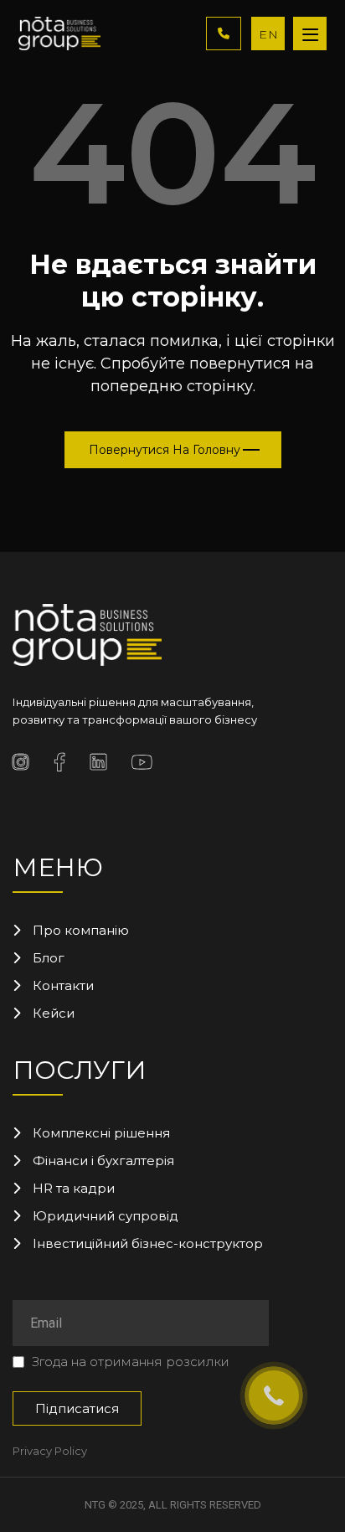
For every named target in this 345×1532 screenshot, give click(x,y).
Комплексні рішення (101, 1133)
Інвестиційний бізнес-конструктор (148, 1243)
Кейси (54, 1013)
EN (269, 34)
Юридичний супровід (105, 1216)
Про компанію (81, 930)
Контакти (63, 985)
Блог (48, 958)
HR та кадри (74, 1188)
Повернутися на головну (164, 449)
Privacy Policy (50, 1450)
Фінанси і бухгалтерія (103, 1160)
